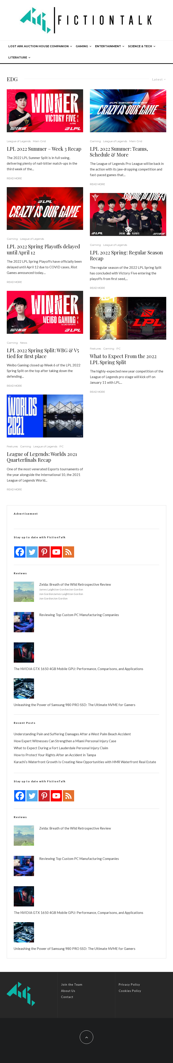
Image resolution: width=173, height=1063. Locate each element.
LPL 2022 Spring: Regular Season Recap (126, 255)
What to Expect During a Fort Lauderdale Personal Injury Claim (61, 748)
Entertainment (108, 46)
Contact (67, 997)
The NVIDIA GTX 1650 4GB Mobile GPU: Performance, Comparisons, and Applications (78, 669)
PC (61, 446)
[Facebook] (19, 552)
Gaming (82, 46)
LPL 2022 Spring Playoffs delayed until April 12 (43, 249)
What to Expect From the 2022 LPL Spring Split (123, 359)
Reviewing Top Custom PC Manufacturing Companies (79, 615)
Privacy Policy (129, 984)
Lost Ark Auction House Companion (38, 46)
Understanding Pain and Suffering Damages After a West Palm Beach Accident (72, 734)
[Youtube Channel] (56, 552)
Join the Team (71, 984)
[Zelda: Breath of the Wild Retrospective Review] (24, 592)
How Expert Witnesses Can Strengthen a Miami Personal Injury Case (65, 741)
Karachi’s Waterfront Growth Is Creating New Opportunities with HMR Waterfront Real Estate (85, 762)
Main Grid (39, 141)
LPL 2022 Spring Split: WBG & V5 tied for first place (43, 353)
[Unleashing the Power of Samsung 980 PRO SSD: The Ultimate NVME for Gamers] (24, 688)
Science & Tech (140, 46)
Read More (14, 178)
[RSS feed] (68, 552)
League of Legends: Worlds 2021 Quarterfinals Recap (42, 457)
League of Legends (19, 141)
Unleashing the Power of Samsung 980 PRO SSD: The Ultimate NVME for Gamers (74, 705)
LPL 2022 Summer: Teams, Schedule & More (119, 152)
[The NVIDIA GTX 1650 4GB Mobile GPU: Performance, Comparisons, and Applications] (24, 652)
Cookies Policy (130, 991)
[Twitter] (32, 552)
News (23, 342)
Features (12, 446)
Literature (17, 57)
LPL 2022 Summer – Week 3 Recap (44, 149)
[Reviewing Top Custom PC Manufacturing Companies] (24, 622)
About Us (68, 991)
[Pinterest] (44, 552)
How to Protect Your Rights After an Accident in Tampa (55, 755)
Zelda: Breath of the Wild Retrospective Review (75, 584)
